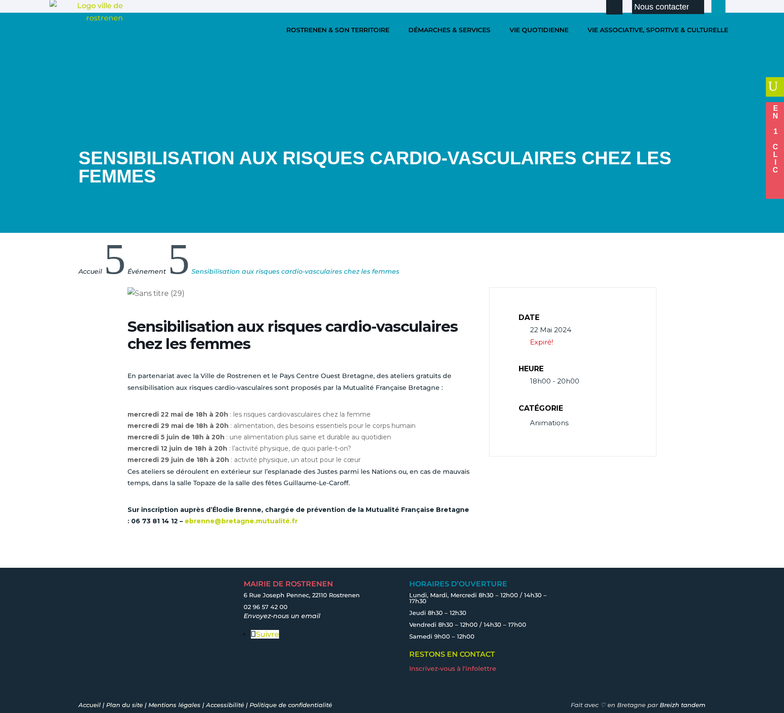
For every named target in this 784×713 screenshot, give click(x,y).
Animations (549, 422)
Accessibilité (225, 704)
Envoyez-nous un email (282, 616)
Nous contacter (661, 6)
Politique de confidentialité (291, 704)
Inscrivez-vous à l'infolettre (452, 668)
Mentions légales (174, 704)
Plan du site (124, 704)
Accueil (89, 704)
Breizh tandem (683, 704)
